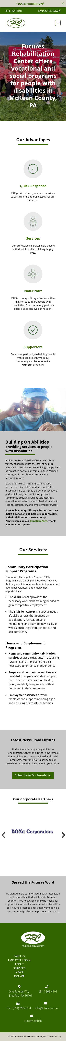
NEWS (19, 972)
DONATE (19, 976)
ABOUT (19, 964)
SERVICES (19, 968)
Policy (58, 1036)
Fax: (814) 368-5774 (19, 1008)
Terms (51, 1036)
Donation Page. (39, 521)
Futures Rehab (33, 1021)
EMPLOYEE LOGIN (49, 11)
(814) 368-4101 (48, 991)
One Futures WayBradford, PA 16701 (20, 993)
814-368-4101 (13, 11)
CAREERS (19, 956)
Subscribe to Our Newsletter (33, 775)
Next (63, 833)
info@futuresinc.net (47, 1008)
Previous (3, 833)
